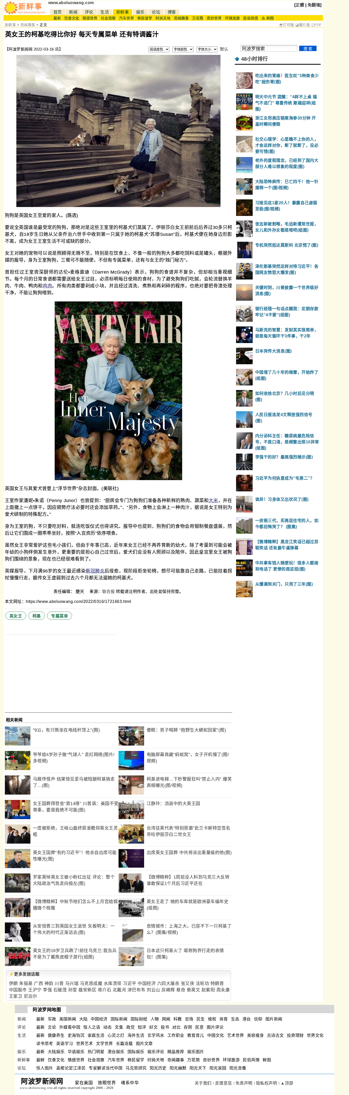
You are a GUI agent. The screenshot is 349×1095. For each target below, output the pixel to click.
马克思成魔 (91, 983)
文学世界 (104, 1043)
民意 (199, 1027)
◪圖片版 (302, 25)
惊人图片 (44, 1068)
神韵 (48, 983)
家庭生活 (96, 1035)
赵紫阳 (208, 990)
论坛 (156, 12)
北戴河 (119, 990)
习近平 (129, 983)
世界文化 (315, 1035)
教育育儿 (195, 1035)
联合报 (108, 591)
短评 (142, 1027)
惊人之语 (91, 1027)
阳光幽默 (178, 1068)
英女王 (15, 616)
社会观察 (108, 18)
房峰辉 (168, 990)
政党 (130, 1027)
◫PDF (316, 25)
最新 (57, 18)
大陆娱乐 (56, 1052)
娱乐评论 (155, 1052)
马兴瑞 (72, 983)
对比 (176, 1027)
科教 (177, 1019)
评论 (89, 12)
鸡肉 (47, 285)
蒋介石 (104, 990)
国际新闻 (119, 1019)
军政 (52, 1019)
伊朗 (13, 983)
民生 (200, 1019)
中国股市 (18, 990)
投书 (165, 1027)
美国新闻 (67, 1019)
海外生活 (135, 1035)
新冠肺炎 (95, 571)
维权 (212, 1019)
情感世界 (90, 18)
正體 (300, 5)
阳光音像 (237, 1068)
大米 (213, 500)
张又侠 (187, 983)
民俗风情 (250, 18)
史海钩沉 (76, 1035)
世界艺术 (84, 1043)
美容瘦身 (255, 1035)
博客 (172, 12)
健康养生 (56, 1035)
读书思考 (44, 1043)
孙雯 (72, 990)
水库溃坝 (113, 983)
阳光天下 (198, 1068)
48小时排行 (254, 59)
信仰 (258, 1019)
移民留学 (144, 18)
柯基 (36, 616)
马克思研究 (136, 1068)
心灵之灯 (116, 1035)
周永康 (223, 990)
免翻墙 (314, 5)
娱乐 (140, 12)
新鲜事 (122, 12)
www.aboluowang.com (71, 3)
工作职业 (175, 1035)
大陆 (83, 1019)
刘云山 (153, 990)
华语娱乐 (76, 1052)
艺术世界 (235, 1035)
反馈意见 (223, 1083)
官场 (189, 1019)
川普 (59, 983)
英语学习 (64, 1043)
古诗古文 (275, 1035)
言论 (52, 1027)
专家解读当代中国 (105, 1068)
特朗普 (217, 983)
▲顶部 (287, 1083)
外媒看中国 (69, 1027)
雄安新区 (87, 990)
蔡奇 (180, 990)
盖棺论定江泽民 (71, 1068)
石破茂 (60, 990)
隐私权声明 (266, 1083)
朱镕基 (26, 983)
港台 (246, 1019)
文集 (119, 1027)
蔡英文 (193, 990)
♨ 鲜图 (268, 18)
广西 (38, 983)
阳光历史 (158, 1068)
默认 (224, 49)
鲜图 (267, 1060)
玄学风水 (155, 1035)
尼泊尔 (30, 996)
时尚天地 (163, 18)
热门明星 (96, 1052)
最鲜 (40, 1060)
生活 (104, 12)
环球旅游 (232, 18)
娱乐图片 (195, 1052)
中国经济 (147, 983)
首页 (57, 12)
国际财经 (139, 1019)
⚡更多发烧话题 (24, 974)
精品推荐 (175, 1052)
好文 (153, 1027)
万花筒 (197, 18)
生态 (235, 1019)
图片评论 (215, 1027)
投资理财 (295, 1035)
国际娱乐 (135, 1052)
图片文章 (144, 1043)
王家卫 (15, 996)
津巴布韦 (136, 990)
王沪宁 (35, 990)
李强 (47, 990)
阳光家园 (218, 1068)
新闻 (73, 12)
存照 (188, 1027)
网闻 (166, 1019)
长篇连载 (124, 1043)
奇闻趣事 (181, 18)
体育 (223, 1019)
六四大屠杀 (168, 983)
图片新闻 (273, 1019)
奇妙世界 (214, 18)
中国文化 (215, 1035)
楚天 (80, 591)
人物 (154, 1019)
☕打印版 (286, 25)
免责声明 (244, 1083)
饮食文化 (71, 18)
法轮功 (202, 983)
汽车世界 (126, 18)
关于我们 (203, 1083)
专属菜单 (59, 616)
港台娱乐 (116, 1052)
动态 (107, 1027)
